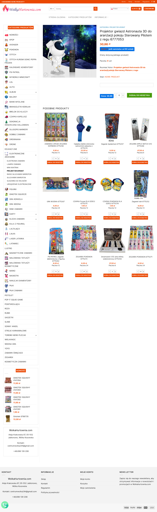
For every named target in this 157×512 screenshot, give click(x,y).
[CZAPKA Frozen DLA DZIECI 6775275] (84, 184)
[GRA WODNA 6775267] (56, 184)
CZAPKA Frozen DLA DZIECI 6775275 (84, 202)
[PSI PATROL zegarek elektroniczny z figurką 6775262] (56, 240)
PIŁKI (11, 285)
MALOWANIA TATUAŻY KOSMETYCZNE (17, 264)
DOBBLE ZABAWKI (17, 134)
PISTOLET (9, 295)
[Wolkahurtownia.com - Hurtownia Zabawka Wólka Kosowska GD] (23, 8)
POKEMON (14, 49)
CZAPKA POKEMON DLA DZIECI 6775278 (112, 202)
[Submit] (95, 9)
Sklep (130, 2)
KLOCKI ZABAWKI (17, 219)
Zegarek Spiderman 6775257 (112, 144)
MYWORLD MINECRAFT (19, 77)
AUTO (12, 87)
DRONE (12, 144)
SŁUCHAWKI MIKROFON (16, 177)
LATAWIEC (14, 244)
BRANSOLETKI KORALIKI (19, 107)
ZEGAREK (9, 357)
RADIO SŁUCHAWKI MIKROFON (19, 174)
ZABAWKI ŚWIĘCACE (14, 353)
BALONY (13, 97)
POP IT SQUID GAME (14, 300)
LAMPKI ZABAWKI (14, 164)
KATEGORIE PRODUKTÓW (80, 17)
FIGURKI (12, 189)
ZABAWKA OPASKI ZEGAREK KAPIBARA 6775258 (56, 145)
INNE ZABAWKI (15, 209)
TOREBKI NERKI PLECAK (15, 335)
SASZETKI (9, 317)
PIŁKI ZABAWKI (15, 290)
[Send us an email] (154, 2)
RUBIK (7, 313)
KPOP (11, 40)
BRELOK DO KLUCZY (18, 112)
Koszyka (83, 483)
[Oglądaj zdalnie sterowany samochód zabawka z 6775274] (84, 127)
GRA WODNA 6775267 (56, 201)
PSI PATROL (14, 72)
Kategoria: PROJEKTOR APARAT (112, 27)
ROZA (7, 308)
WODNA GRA (10, 344)
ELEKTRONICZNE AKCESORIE (14, 155)
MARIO (12, 271)
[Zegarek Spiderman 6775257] (112, 127)
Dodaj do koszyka (139, 95)
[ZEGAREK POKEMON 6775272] (84, 240)
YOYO (7, 348)
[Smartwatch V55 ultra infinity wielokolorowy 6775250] (112, 239)
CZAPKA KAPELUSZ (18, 117)
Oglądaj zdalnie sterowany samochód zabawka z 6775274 (84, 146)
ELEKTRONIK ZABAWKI (16, 161)
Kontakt (137, 2)
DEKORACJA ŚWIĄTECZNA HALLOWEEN (17, 123)
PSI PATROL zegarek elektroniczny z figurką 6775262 (55, 259)
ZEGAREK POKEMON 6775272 (84, 258)
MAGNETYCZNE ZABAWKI (20, 253)
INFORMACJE (101, 17)
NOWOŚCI (13, 35)
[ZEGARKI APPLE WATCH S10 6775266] (141, 127)
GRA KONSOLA (16, 199)
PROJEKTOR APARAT (15, 171)
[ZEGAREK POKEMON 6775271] (141, 239)
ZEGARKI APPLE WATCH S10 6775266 (140, 145)
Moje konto (85, 479)
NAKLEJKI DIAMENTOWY (20, 280)
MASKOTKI (14, 276)
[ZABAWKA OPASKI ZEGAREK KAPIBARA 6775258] (56, 127)
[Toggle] (36, 92)
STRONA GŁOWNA (57, 17)
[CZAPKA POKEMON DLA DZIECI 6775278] (112, 184)
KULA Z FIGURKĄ (16, 224)
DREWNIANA (15, 139)
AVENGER (13, 44)
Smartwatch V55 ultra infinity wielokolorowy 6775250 (112, 258)
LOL (11, 82)
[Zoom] (46, 75)
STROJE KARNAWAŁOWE (16, 331)
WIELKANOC (10, 339)
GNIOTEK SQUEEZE (18, 194)
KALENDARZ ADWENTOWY (21, 67)
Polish (115, 8)
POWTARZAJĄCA (12, 304)
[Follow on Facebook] (152, 2)
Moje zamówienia (87, 488)
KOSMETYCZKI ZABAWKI (15, 362)
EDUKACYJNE (11, 149)
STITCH (12, 54)
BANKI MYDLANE (17, 102)
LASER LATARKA (16, 239)
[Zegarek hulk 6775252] (141, 185)
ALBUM (12, 92)
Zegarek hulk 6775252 (140, 201)
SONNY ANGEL (11, 326)
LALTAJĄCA (14, 229)
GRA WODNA (15, 204)
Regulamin (146, 2)
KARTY (12, 214)
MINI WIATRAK (12, 167)
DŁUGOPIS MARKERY (18, 129)
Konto (124, 2)
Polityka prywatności (50, 492)
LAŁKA (12, 234)
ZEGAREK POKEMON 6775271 (140, 257)
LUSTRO (8, 248)
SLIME (7, 322)
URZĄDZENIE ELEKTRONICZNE (19, 184)
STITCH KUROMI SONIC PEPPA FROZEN (20, 61)
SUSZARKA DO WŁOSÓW (17, 181)
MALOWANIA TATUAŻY (19, 258)
